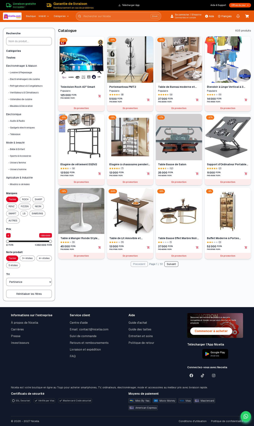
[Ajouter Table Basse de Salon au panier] (197, 173)
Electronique (13, 114)
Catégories (59, 16)
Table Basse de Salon (172, 164)
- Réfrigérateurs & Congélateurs (25, 85)
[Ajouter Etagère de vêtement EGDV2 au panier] (99, 173)
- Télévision (14, 134)
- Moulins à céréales (19, 184)
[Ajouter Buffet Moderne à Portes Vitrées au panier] (246, 247)
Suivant (171, 264)
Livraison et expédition (85, 349)
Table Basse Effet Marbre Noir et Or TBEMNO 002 (177, 238)
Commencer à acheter (211, 331)
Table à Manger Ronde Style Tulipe (78, 238)
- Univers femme (17, 162)
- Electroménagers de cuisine (24, 79)
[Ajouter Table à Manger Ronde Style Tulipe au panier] (99, 247)
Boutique (31, 16)
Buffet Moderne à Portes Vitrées (223, 238)
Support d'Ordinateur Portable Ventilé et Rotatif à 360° (226, 164)
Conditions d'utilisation (193, 421)
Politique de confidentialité (227, 421)
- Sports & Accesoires (19, 155)
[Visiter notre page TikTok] (202, 375)
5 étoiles (13, 265)
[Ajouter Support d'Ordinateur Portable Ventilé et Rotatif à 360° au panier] (246, 173)
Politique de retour (141, 343)
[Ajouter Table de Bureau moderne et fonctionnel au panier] (197, 99)
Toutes (10, 57)
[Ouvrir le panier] (247, 16)
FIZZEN (25, 206)
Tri (8, 274)
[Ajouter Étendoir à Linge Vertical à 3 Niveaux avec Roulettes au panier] (246, 99)
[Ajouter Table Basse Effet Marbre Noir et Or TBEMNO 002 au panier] (197, 247)
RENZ (12, 206)
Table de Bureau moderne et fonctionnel (176, 87)
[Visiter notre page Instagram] (214, 375)
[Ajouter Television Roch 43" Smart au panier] (99, 96)
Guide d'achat (137, 323)
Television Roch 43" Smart (77, 87)
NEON (38, 206)
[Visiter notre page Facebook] (191, 375)
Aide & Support (218, 5)
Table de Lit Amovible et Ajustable (125, 238)
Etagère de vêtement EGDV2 (78, 164)
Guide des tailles (139, 329)
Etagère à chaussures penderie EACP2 (129, 164)
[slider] (7, 241)
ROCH (25, 199)
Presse (15, 336)
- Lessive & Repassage (20, 72)
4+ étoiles (44, 258)
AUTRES (13, 220)
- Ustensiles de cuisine (20, 99)
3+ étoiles (27, 258)
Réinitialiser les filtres (29, 294)
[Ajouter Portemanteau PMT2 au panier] (148, 99)
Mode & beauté (15, 142)
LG (24, 213)
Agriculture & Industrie (19, 177)
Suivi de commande (83, 336)
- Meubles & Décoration (20, 106)
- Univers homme (17, 169)
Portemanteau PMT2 (122, 87)
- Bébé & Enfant (16, 149)
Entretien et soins (140, 336)
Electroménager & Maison (21, 65)
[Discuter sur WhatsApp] (246, 416)
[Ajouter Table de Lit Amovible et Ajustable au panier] (148, 247)
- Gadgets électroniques (21, 127)
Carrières (17, 329)
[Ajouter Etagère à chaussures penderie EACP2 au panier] (148, 173)
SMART (12, 213)
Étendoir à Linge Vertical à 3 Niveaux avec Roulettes (225, 87)
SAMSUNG (37, 213)
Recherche (13, 33)
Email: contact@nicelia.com (89, 329)
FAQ (73, 356)
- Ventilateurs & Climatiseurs (23, 92)
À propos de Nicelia (24, 323)
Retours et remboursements (89, 343)
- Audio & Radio (16, 120)
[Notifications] (238, 16)
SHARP (38, 199)
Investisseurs (20, 343)
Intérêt (42, 16)
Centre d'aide (79, 323)
